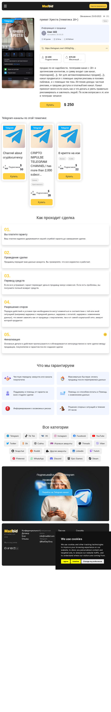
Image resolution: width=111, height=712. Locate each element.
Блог (24, 536)
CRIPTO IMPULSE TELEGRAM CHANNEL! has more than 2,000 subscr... (41, 163)
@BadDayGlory (46, 542)
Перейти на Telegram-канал (55, 492)
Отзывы (25, 539)
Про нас (61, 531)
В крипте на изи (69, 153)
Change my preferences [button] (92, 561)
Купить (50, 105)
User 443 (52, 32)
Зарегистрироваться (98, 6)
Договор (25, 533)
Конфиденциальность (29, 531)
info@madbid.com (47, 536)
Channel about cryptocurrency (13, 155)
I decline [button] (75, 561)
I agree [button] (65, 561)
